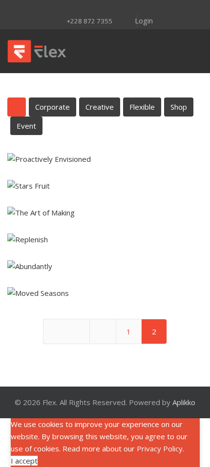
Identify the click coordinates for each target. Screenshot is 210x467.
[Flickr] (130, 8)
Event (26, 126)
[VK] (143, 8)
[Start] (66, 331)
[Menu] (128, 51)
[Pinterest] (92, 8)
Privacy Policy (160, 448)
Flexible (142, 107)
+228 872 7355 (89, 21)
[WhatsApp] (156, 8)
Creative (99, 107)
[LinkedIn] (118, 8)
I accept (24, 461)
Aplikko (183, 402)
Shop (178, 107)
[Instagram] (80, 8)
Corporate (52, 107)
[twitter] (67, 8)
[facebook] (54, 8)
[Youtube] (105, 8)
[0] (192, 51)
